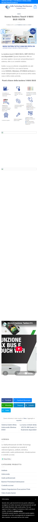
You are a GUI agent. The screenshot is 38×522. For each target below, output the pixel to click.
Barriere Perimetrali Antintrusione (12, 482)
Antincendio (5, 474)
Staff (29, 24)
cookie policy (18, 511)
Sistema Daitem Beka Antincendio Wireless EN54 (8, 427)
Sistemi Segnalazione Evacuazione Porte (15, 489)
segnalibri (19, 420)
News (19, 14)
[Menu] (2, 7)
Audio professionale (8, 478)
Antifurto (4, 470)
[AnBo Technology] (18, 7)
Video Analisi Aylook (8, 493)
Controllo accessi (7, 485)
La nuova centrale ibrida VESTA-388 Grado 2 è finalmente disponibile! (28, 427)
